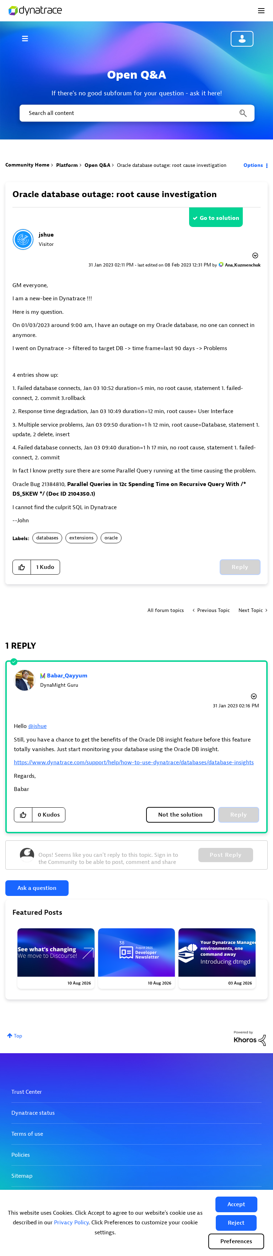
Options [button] (253, 165)
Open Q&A (97, 165)
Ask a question (37, 888)
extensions (81, 538)
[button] (236, 1204)
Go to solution (219, 218)
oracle (111, 538)
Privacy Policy (71, 1222)
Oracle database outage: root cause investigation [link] (171, 165)
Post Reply (226, 855)
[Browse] (28, 38)
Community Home (27, 165)
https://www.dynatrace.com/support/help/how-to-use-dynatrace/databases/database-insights (134, 762)
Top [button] (18, 1036)
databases (47, 538)
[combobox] (136, 113)
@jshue (37, 726)
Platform (67, 165)
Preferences (236, 1241)
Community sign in (242, 39)
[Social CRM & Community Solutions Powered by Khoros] (250, 1038)
